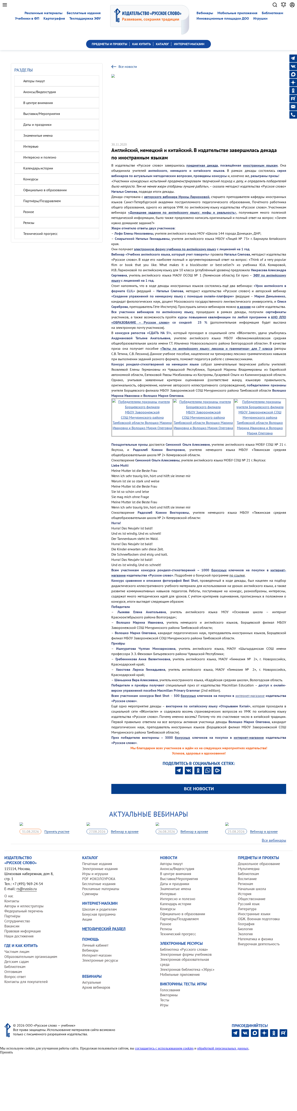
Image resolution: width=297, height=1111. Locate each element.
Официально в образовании (45, 190)
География (246, 924)
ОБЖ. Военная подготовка (259, 918)
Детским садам (16, 961)
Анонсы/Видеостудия (39, 92)
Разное (28, 212)
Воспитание (247, 878)
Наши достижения (18, 936)
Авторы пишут (34, 81)
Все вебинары (274, 840)
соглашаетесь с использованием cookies (164, 1048)
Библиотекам (272, 13)
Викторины (169, 995)
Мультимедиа (248, 868)
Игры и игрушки (95, 873)
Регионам (245, 883)
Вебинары (205, 13)
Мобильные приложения (237, 13)
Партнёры (12, 916)
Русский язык (249, 903)
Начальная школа (252, 888)
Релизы (28, 222)
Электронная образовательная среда (184, 962)
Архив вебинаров (96, 987)
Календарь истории (38, 168)
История (244, 893)
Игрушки (260, 18)
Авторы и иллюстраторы (23, 906)
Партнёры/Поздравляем (42, 201)
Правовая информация (22, 931)
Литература (247, 908)
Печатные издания (97, 863)
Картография (54, 18)
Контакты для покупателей (26, 981)
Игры (164, 1005)
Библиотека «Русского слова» (184, 949)
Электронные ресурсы (100, 960)
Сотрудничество (17, 921)
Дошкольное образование (259, 863)
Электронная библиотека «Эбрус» (187, 969)
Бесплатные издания (84, 13)
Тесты (164, 1000)
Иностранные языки (254, 913)
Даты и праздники (37, 124)
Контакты (11, 901)
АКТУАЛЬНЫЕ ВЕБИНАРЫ (148, 814)
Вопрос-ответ (15, 976)
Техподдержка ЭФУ (85, 18)
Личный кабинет (95, 945)
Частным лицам (16, 951)
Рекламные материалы (43, 13)
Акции (87, 919)
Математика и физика (255, 939)
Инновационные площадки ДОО (223, 18)
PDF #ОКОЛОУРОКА (98, 878)
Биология (245, 929)
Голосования (170, 990)
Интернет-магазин (97, 955)
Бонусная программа (98, 914)
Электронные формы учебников (186, 954)
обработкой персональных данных (223, 1048)
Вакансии (11, 926)
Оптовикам (13, 971)
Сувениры (90, 893)
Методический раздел (103, 928)
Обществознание (251, 898)
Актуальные (91, 982)
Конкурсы (30, 179)
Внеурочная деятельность (259, 944)
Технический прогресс (40, 233)
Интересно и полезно (39, 157)
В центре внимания (38, 103)
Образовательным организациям (30, 956)
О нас (8, 896)
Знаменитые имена (38, 135)
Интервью (30, 146)
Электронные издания (100, 868)
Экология (245, 934)
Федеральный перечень (23, 911)
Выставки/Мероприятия (41, 113)
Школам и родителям (99, 909)
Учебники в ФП (27, 18)
